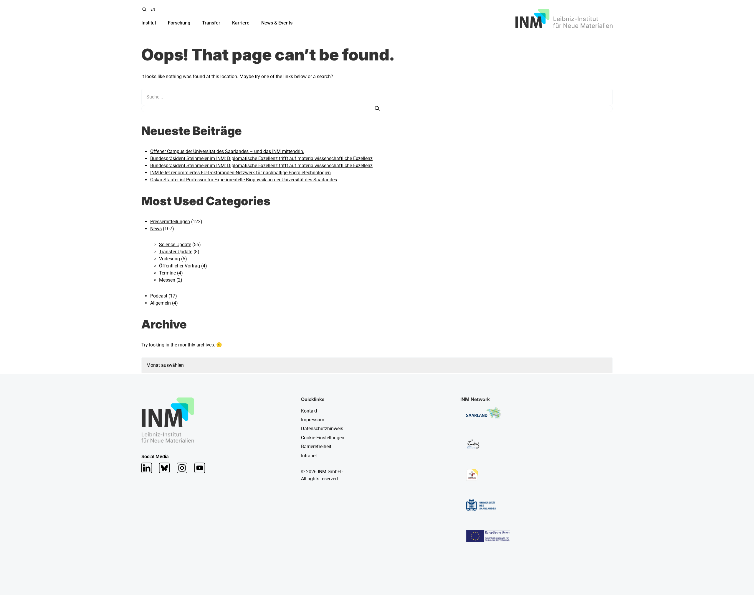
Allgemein (160, 303)
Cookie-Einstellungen (322, 438)
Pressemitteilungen (170, 221)
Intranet (309, 455)
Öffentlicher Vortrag (179, 266)
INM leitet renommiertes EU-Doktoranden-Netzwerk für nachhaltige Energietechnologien (240, 172)
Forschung (179, 23)
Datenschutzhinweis (322, 428)
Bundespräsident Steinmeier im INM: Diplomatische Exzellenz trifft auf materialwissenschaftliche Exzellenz (261, 158)
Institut (148, 23)
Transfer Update (175, 251)
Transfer (211, 23)
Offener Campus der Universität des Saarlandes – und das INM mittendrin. (227, 151)
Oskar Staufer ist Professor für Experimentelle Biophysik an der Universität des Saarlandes (243, 180)
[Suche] (377, 108)
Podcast (158, 296)
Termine (167, 273)
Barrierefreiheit (316, 446)
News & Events (276, 23)
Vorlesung (169, 259)
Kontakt (309, 411)
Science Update (175, 244)
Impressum (312, 420)
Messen (167, 280)
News (156, 228)
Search (144, 9)
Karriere (240, 23)
